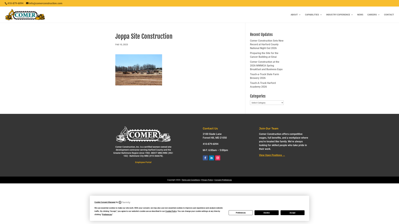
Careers (372, 15)
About (294, 15)
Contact (389, 15)
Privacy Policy (207, 180)
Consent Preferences (223, 180)
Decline (267, 213)
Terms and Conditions (191, 180)
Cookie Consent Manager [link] (104, 202)
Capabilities (312, 15)
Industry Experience (338, 15)
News (360, 15)
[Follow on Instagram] (217, 157)
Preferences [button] (107, 214)
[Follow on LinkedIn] (211, 157)
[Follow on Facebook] (205, 157)
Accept (292, 213)
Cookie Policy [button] (171, 211)
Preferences (241, 213)
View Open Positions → (272, 155)
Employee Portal (143, 162)
